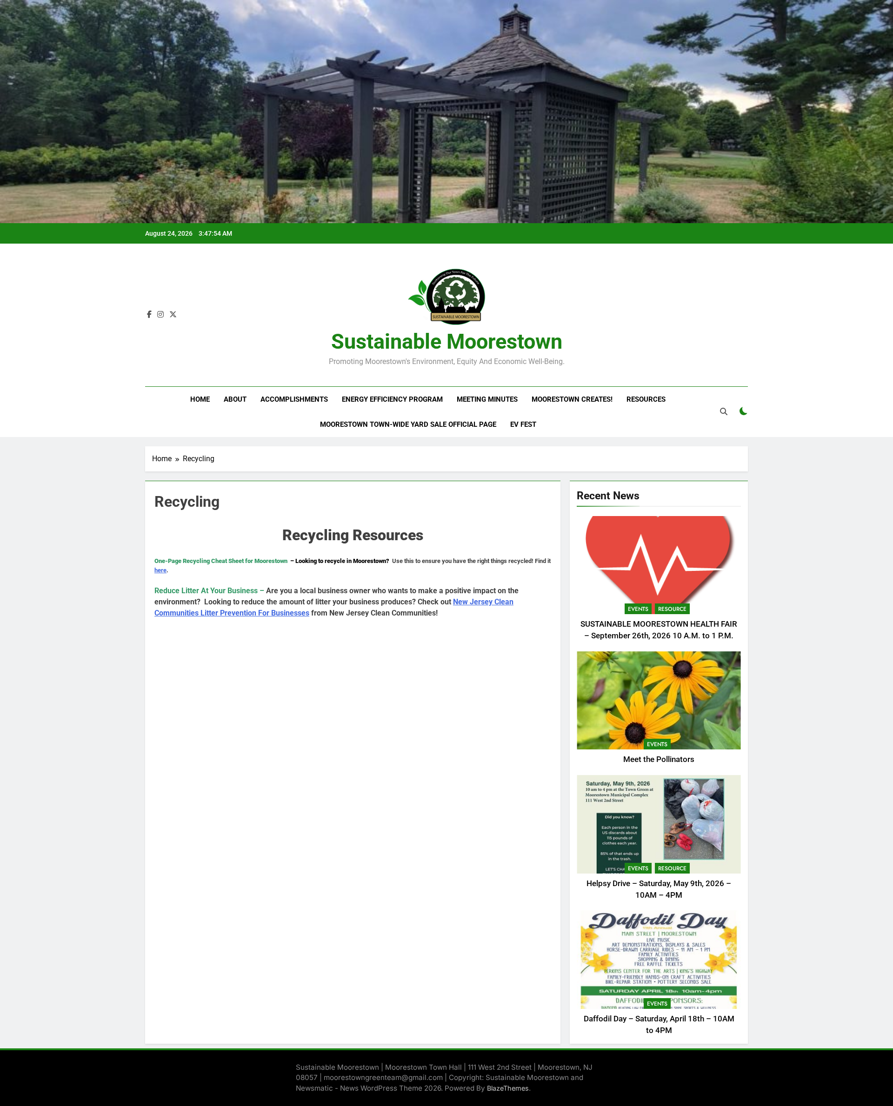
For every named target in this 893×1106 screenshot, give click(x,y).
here (160, 570)
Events (638, 609)
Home (200, 399)
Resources (646, 399)
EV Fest (523, 424)
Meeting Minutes (487, 399)
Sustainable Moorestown (446, 341)
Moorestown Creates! (572, 399)
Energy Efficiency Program (392, 399)
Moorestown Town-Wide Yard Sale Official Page (408, 424)
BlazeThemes (508, 1088)
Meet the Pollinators (658, 759)
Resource (672, 609)
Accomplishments (294, 399)
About (235, 399)
